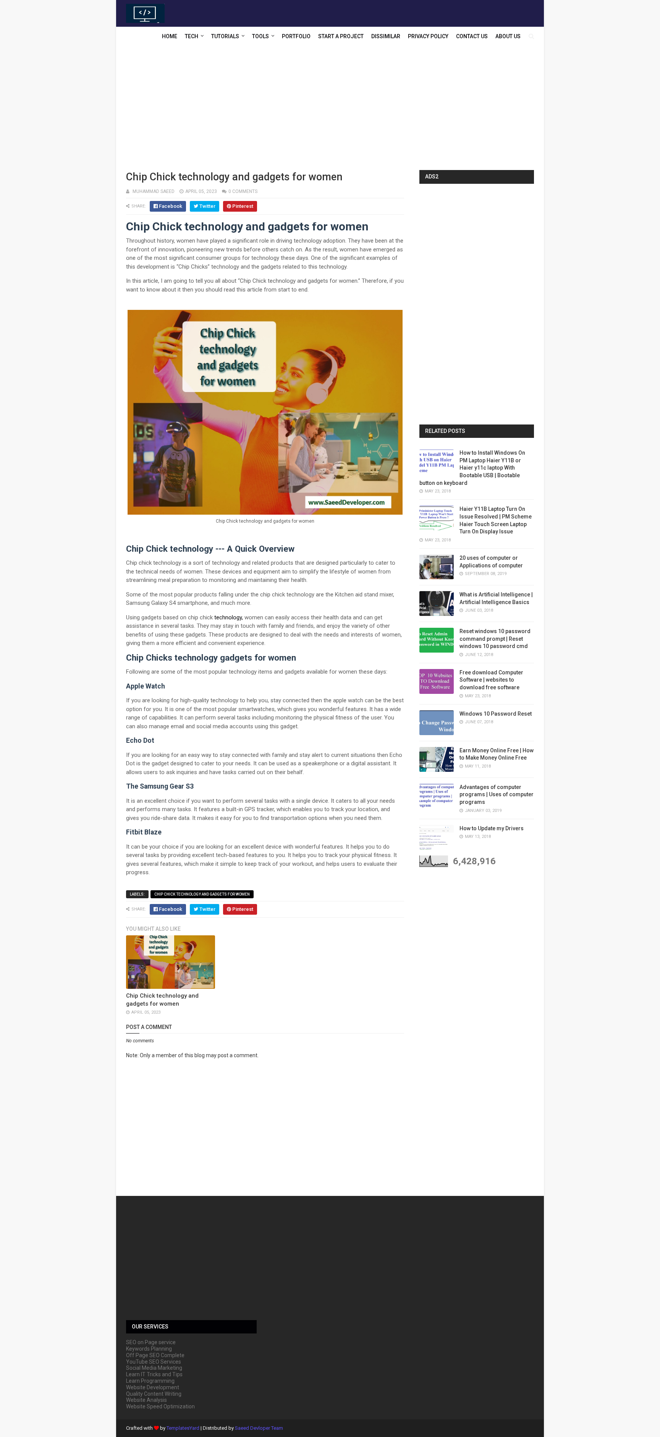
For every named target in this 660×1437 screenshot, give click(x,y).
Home (169, 36)
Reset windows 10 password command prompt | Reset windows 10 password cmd (495, 638)
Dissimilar (385, 36)
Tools (260, 36)
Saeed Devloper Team (259, 1428)
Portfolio (296, 36)
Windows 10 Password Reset (495, 714)
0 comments (242, 191)
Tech (191, 36)
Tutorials (225, 36)
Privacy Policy (428, 36)
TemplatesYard (183, 1428)
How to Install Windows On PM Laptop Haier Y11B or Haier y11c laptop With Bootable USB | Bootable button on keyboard (472, 468)
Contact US (472, 36)
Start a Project (341, 36)
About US (508, 36)
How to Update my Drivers (491, 828)
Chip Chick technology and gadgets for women (202, 894)
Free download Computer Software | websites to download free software (491, 679)
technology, (228, 617)
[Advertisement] (330, 108)
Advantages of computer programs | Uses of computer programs (496, 794)
